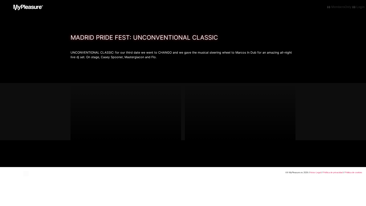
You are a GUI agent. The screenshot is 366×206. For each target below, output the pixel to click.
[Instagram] (4, 173)
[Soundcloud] (20, 173)
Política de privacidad (333, 172)
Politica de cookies (353, 172)
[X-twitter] (10, 173)
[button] (4, 7)
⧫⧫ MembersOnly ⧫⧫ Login (346, 7)
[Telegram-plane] (26, 173)
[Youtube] (15, 173)
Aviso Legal (315, 172)
